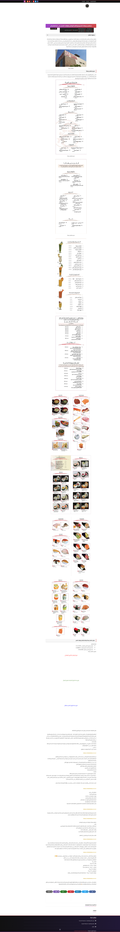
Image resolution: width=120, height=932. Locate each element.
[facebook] (37, 1)
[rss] (27, 1)
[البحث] (25, 1)
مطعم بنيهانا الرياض (68, 30)
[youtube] (33, 1)
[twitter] (35, 1)
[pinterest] (29, 1)
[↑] (60, 929)
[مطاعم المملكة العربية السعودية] (87, 6)
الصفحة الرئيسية (93, 1)
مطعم (93, 927)
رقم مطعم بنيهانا (81, 30)
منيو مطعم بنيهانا (81, 31)
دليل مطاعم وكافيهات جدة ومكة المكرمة (86, 921)
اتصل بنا (83, 1)
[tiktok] (31, 1)
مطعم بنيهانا (75, 30)
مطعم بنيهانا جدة (89, 31)
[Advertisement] (46, 12)
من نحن (87, 1)
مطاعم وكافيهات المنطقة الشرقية (88, 924)
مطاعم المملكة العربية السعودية (80, 931)
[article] (59, 899)
